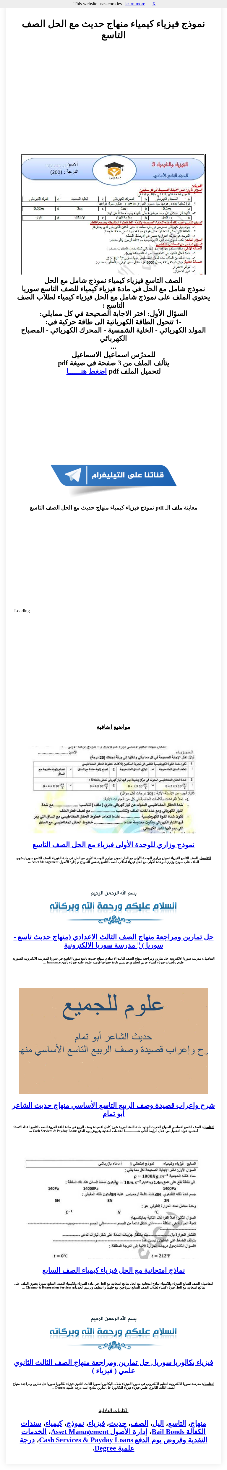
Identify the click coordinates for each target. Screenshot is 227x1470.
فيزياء (96, 1423)
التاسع (177, 1423)
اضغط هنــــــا (87, 371)
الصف (139, 1423)
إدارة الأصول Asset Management (99, 1431)
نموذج (75, 1423)
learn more (135, 3)
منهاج (198, 1423)
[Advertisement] (113, 99)
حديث (118, 1423)
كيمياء (54, 1423)
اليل (158, 1423)
